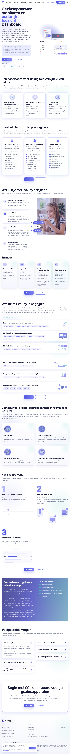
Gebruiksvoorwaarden (33, 731)
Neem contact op (64, 727)
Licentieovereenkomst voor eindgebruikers (38, 736)
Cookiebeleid (31, 734)
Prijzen (30, 2)
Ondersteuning (37, 2)
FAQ (43, 2)
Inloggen (53, 2)
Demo (47, 2)
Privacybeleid (31, 727)
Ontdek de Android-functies (10, 172)
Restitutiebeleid (31, 729)
